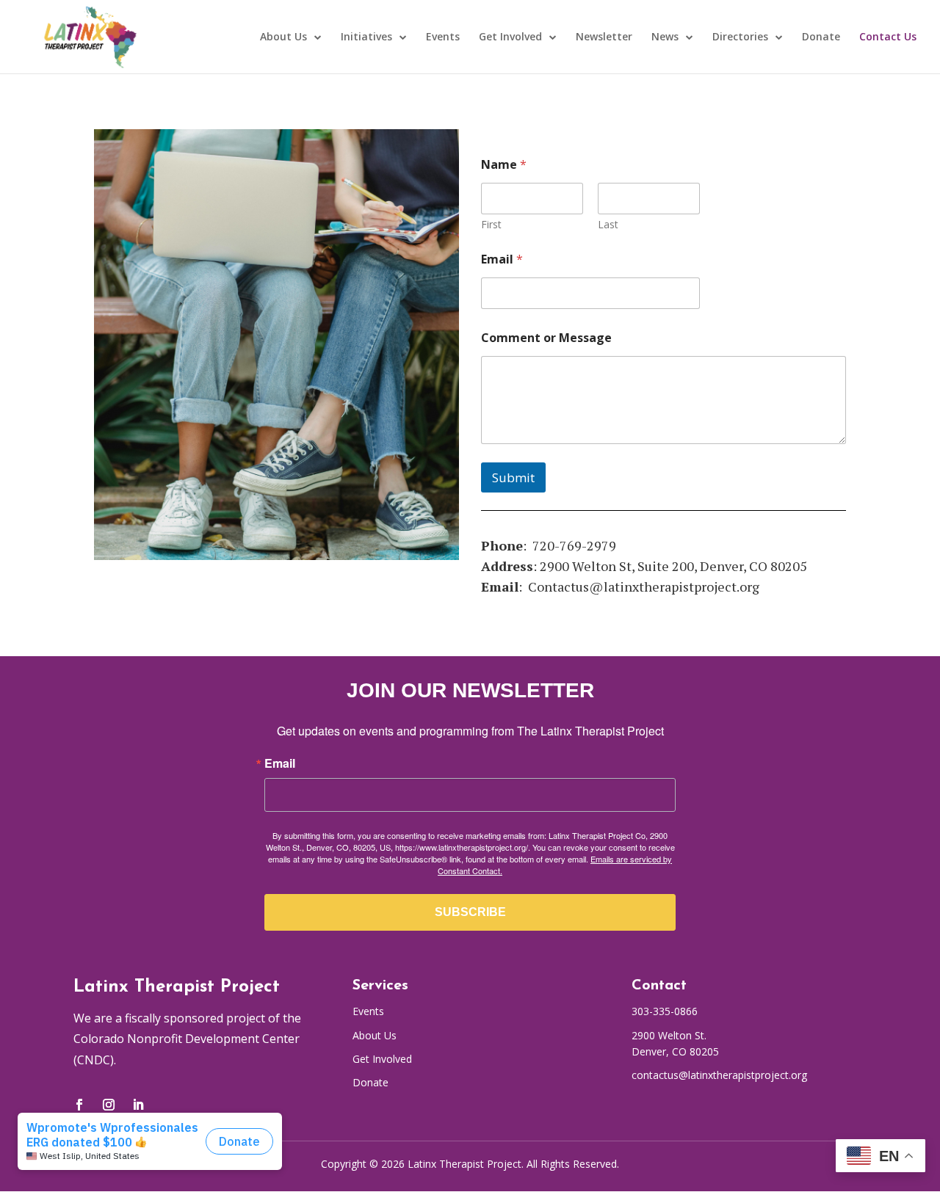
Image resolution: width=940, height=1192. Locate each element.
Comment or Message (546, 338)
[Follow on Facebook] (79, 1104)
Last (608, 224)
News (665, 37)
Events (443, 37)
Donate (821, 37)
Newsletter (604, 37)
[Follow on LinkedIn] (138, 1104)
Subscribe (470, 912)
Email (502, 259)
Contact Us (887, 37)
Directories (740, 37)
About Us (283, 37)
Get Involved (510, 37)
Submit (513, 477)
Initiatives (366, 37)
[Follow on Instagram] (108, 1104)
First (491, 224)
